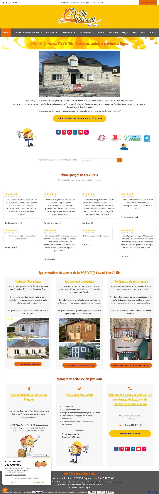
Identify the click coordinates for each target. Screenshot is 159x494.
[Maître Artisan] (115, 138)
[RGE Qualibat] (147, 138)
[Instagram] (19, 3)
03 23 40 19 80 (132, 425)
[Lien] (79, 17)
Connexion (152, 492)
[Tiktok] (6, 3)
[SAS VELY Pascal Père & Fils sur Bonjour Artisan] (92, 492)
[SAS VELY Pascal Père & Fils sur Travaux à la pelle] (101, 492)
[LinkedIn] (13, 3)
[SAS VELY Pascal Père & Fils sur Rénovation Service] (110, 492)
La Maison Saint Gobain (67, 492)
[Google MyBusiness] (9, 3)
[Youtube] (16, 3)
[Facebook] (3, 3)
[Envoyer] (119, 160)
